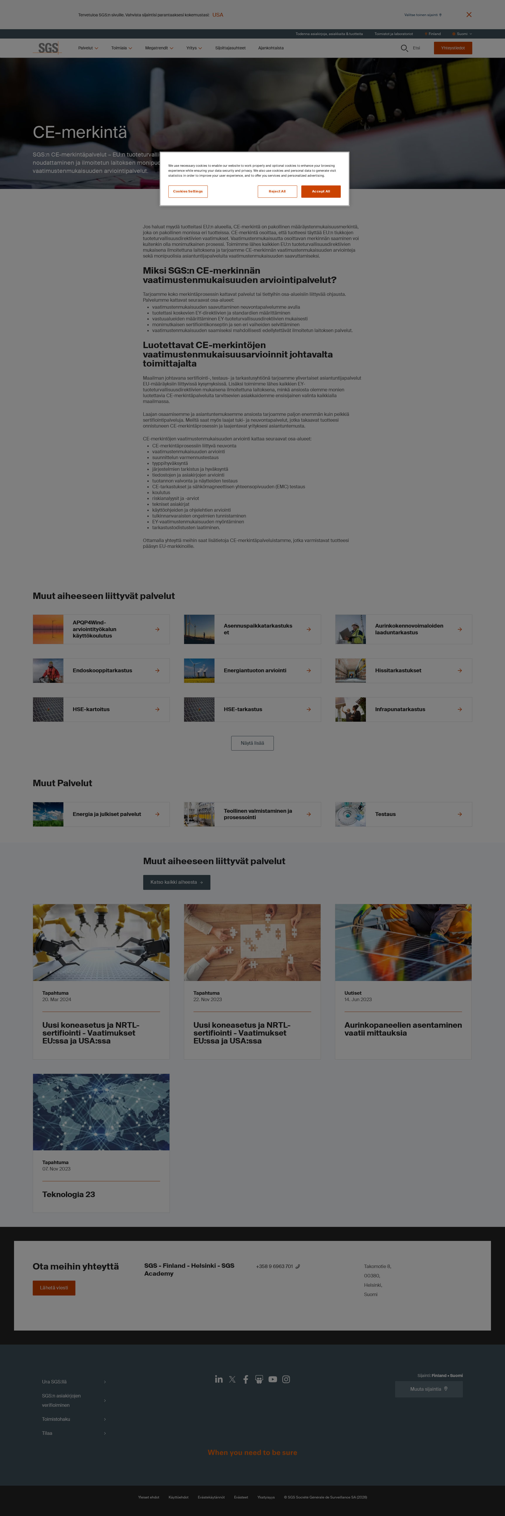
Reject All (277, 191)
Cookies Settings (188, 191)
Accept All (321, 191)
